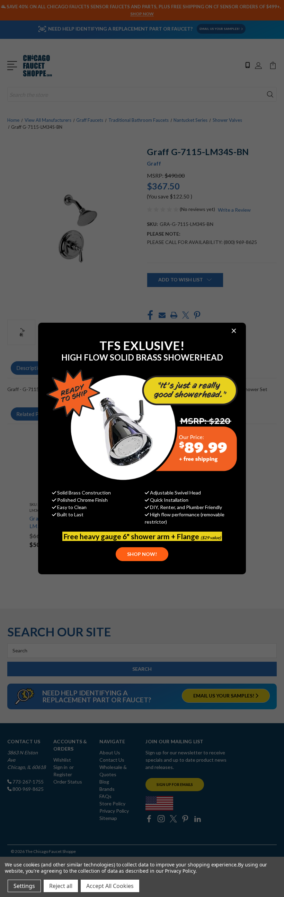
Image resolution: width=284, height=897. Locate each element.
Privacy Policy (180, 871)
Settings (24, 886)
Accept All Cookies (110, 886)
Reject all (60, 886)
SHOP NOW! (142, 554)
